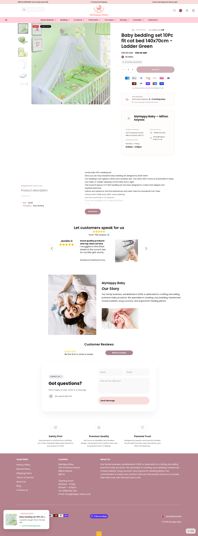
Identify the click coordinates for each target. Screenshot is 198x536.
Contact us (22, 490)
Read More (92, 211)
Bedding (63, 20)
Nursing (123, 20)
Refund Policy (23, 469)
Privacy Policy (23, 464)
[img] (99, 231)
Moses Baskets (47, 20)
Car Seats (109, 20)
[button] (6, 20)
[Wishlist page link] (174, 10)
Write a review (119, 352)
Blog (18, 485)
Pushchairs (93, 20)
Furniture (78, 20)
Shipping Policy (24, 473)
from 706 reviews (97, 234)
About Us (21, 481)
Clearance (153, 20)
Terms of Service (25, 477)
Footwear (137, 20)
